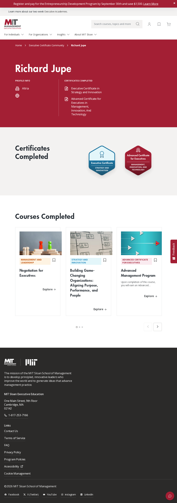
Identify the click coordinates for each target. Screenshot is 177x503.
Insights (61, 34)
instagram (70, 494)
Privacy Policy (12, 452)
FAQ (6, 445)
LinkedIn (88, 494)
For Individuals (12, 34)
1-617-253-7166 (18, 415)
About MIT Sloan (83, 34)
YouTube (52, 494)
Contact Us (11, 431)
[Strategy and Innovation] (101, 161)
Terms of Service (14, 438)
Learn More (150, 4)
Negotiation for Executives (31, 273)
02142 (8, 408)
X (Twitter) (33, 494)
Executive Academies (55, 11)
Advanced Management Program (138, 273)
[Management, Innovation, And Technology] (138, 161)
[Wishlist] (159, 24)
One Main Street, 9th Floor (21, 401)
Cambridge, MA (14, 405)
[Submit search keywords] (137, 24)
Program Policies (14, 459)
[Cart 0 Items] (169, 24)
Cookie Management (17, 473)
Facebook (13, 494)
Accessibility (11, 466)
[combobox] (116, 24)
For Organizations (38, 34)
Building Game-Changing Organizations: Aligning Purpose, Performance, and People (84, 283)
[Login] (149, 24)
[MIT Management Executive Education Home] (12, 24)
